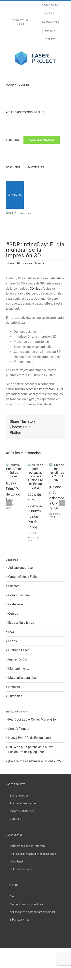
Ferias (12, 641)
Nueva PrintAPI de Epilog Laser (29, 738)
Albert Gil (15, 263)
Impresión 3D (29, 263)
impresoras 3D (49, 389)
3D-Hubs (36, 288)
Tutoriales (15, 696)
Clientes (13, 586)
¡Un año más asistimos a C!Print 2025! (56, 498)
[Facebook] (7, 936)
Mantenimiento (18, 668)
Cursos (13, 613)
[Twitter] (12, 936)
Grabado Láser (18, 650)
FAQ (11, 632)
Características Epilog (23, 577)
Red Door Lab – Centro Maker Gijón (33, 719)
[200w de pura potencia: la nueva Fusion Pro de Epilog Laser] (35, 465)
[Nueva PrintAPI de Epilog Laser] (14, 465)
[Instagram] (18, 936)
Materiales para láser (22, 678)
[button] (29, 195)
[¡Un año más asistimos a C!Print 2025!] (57, 465)
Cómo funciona (19, 595)
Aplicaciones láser (21, 568)
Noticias (41, 263)
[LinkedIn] (23, 936)
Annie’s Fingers (18, 729)
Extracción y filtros (21, 622)
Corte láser (15, 604)
